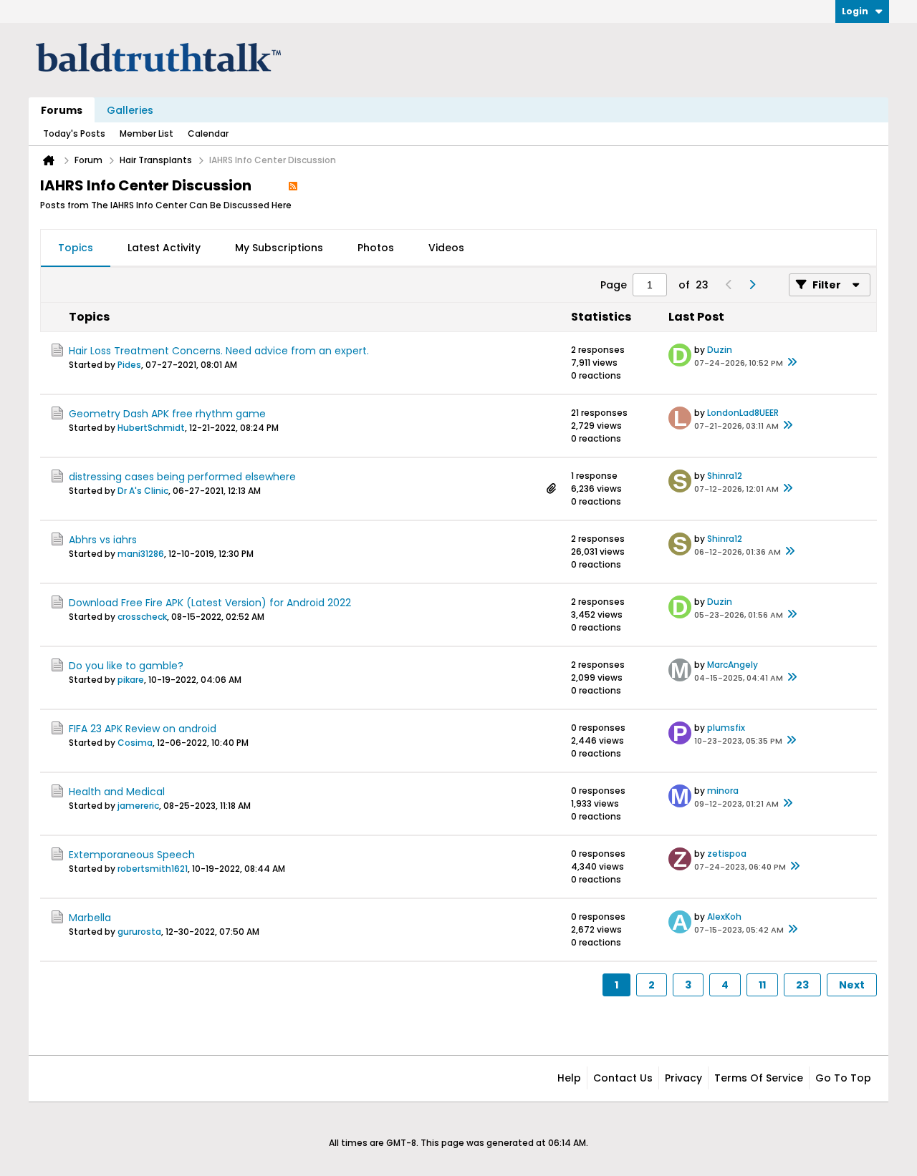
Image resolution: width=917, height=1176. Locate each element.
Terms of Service (758, 1078)
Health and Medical (117, 791)
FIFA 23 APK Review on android (142, 728)
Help (569, 1078)
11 (762, 985)
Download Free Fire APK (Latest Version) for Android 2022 (210, 603)
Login (855, 11)
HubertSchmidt (151, 428)
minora (723, 790)
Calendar (208, 133)
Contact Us (623, 1078)
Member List (146, 133)
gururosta (139, 931)
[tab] (75, 248)
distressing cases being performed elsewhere (182, 477)
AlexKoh (724, 916)
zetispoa (726, 853)
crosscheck (142, 617)
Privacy (683, 1078)
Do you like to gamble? (126, 666)
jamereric (138, 806)
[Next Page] (751, 284)
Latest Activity (164, 247)
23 (802, 985)
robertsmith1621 (152, 868)
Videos (446, 247)
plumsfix (726, 727)
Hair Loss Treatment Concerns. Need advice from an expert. (219, 351)
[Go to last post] (791, 362)
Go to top (843, 1078)
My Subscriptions (279, 247)
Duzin (719, 350)
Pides (129, 365)
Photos (375, 247)
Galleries (130, 110)
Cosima (135, 743)
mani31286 (140, 554)
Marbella (90, 917)
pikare (130, 680)
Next (852, 985)
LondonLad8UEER (743, 413)
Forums (61, 110)
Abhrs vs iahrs (103, 540)
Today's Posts (74, 133)
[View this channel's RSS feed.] (293, 185)
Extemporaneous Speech (132, 854)
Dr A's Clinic (142, 491)
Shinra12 (724, 476)
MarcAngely (732, 665)
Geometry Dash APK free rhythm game (167, 414)
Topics (75, 247)
